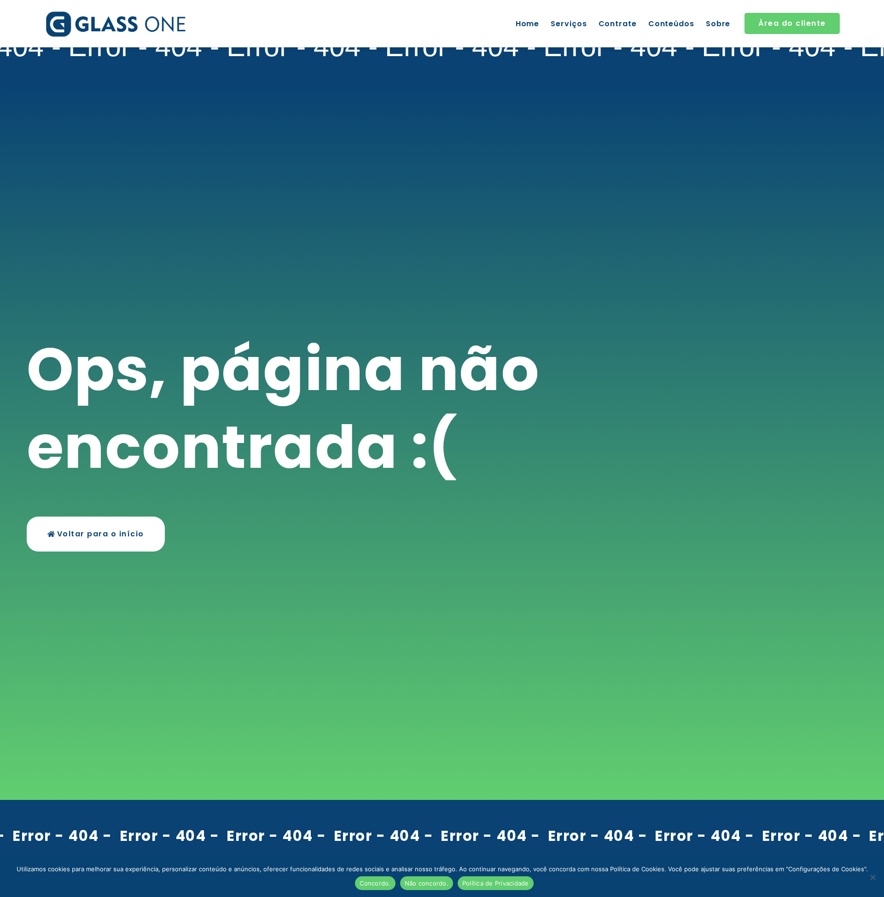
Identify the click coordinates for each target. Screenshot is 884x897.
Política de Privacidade (495, 883)
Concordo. (375, 883)
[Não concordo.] (872, 877)
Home (528, 23)
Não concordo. (426, 883)
